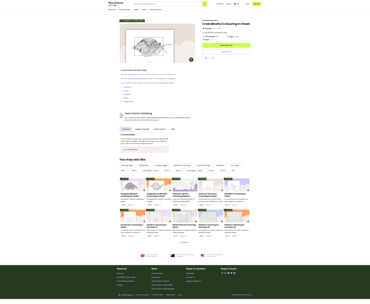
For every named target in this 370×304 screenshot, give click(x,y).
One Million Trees (126, 277)
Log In (180, 295)
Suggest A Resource (193, 281)
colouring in (164, 83)
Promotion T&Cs (157, 295)
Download (225, 45)
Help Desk (190, 273)
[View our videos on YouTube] (231, 273)
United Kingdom (126, 295)
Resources (112, 9)
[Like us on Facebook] (228, 273)
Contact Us (190, 277)
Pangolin (127, 94)
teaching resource (134, 74)
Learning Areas (125, 9)
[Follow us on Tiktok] (222, 273)
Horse (126, 91)
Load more (184, 242)
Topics (144, 9)
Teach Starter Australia (160, 281)
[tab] (125, 129)
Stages (136, 9)
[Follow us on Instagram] (225, 273)
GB (238, 4)
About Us (120, 273)
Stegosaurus (129, 101)
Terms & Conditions (142, 295)
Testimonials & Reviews (125, 281)
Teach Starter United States (162, 285)
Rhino (126, 98)
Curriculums (156, 277)
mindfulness (141, 79)
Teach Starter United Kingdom (162, 289)
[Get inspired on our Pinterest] (234, 273)
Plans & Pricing (157, 273)
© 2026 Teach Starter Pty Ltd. (241, 295)
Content (220, 4)
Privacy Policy (170, 295)
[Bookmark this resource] (206, 58)
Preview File (226, 52)
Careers (120, 285)
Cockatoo (128, 87)
